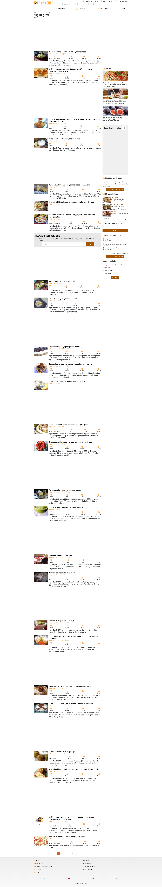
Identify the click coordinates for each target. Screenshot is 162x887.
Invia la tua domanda (116, 256)
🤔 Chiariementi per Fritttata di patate (115, 244)
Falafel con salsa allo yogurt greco (63, 752)
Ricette (61, 9)
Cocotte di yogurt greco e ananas (63, 299)
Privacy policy (87, 863)
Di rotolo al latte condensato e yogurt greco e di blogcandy (74, 769)
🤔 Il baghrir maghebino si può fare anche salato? (114, 239)
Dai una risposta (107, 242)
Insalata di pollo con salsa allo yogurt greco (67, 837)
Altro (124, 9)
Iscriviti (89, 244)
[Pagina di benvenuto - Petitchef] (35, 12)
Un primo (108, 268)
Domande (103, 9)
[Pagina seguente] (72, 853)
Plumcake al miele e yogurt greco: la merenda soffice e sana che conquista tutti (74, 120)
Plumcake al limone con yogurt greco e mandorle (69, 185)
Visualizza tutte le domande (119, 253)
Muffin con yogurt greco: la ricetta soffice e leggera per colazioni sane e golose (72, 70)
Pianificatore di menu (114, 189)
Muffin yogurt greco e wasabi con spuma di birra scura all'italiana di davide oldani (72, 818)
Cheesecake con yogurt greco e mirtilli (65, 347)
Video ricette (39, 863)
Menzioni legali (88, 869)
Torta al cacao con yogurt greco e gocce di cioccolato (72, 704)
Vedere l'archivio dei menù (114, 219)
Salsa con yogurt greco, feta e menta (64, 139)
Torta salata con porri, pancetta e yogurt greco (69, 425)
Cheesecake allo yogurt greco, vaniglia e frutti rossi (70, 442)
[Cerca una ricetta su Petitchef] (116, 4)
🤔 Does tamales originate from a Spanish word (113, 248)
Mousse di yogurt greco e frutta (62, 621)
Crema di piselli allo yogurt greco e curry (66, 507)
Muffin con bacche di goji (119, 213)
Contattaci (86, 860)
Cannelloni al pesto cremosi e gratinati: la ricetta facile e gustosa (118, 207)
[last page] (77, 853)
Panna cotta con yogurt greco (61, 555)
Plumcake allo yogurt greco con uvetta (65, 490)
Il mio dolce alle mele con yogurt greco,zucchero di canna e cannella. (74, 637)
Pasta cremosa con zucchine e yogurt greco (67, 52)
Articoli (82, 9)
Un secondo (109, 270)
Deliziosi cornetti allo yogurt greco (63, 573)
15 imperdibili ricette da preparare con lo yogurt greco (71, 202)
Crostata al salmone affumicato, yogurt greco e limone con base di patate (74, 216)
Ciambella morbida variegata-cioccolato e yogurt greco (72, 364)
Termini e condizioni (89, 866)
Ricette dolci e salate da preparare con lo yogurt (69, 381)
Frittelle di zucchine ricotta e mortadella (117, 200)
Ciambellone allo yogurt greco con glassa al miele (70, 686)
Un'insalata (108, 273)
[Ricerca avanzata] (120, 4)
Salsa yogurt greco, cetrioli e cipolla (64, 281)
